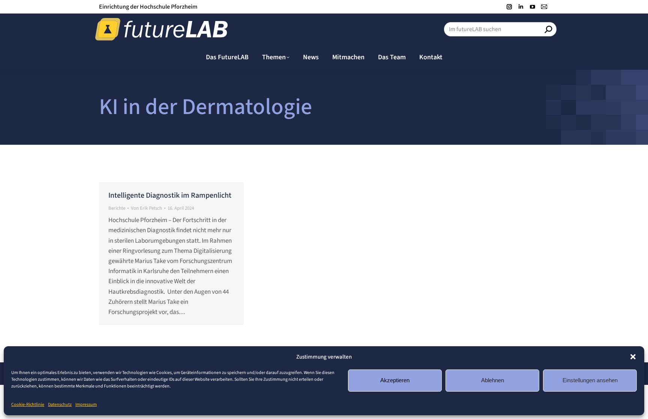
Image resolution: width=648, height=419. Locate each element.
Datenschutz (60, 404)
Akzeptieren (395, 380)
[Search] (548, 29)
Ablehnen (492, 380)
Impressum (86, 404)
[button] (633, 356)
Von (146, 208)
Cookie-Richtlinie (27, 404)
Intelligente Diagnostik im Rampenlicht (169, 195)
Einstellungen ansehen (590, 380)
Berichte (116, 208)
